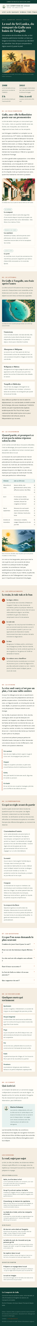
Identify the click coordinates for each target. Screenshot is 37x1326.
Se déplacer (23, 12)
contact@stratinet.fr (12, 1318)
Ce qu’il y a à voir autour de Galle (18, 1193)
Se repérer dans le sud (17, 1255)
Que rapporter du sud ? (11, 980)
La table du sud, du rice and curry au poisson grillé (18, 1244)
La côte (9, 12)
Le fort (4, 12)
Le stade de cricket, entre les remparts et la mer (18, 1216)
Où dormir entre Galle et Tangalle (17, 1232)
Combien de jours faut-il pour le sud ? (16, 944)
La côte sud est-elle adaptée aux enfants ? (17, 959)
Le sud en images (18, 1277)
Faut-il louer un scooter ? (11, 966)
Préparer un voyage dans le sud (18, 1268)
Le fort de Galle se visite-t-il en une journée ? (15, 973)
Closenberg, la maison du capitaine (18, 1204)
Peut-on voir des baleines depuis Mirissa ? (17, 951)
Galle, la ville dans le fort (18, 1182)
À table (29, 12)
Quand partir (15, 12)
